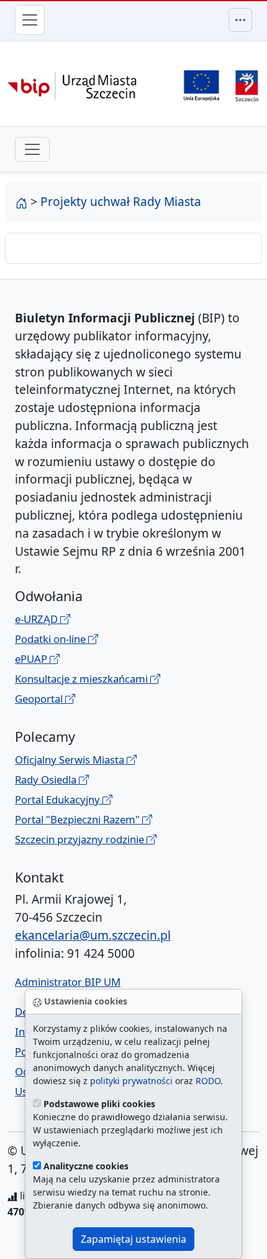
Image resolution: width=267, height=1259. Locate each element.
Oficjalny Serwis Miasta (71, 759)
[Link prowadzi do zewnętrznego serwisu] (247, 84)
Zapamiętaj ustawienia (133, 1239)
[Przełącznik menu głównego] (30, 20)
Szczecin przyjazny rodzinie (81, 839)
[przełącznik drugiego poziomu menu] (32, 149)
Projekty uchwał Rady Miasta (120, 201)
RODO (208, 1081)
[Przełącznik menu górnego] (240, 20)
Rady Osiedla (47, 779)
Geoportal (40, 698)
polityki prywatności (131, 1081)
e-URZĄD (37, 619)
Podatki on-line (51, 639)
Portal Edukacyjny (58, 799)
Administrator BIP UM (67, 982)
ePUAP (32, 659)
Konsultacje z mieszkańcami (82, 679)
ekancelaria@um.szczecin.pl (93, 935)
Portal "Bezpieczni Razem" (78, 819)
